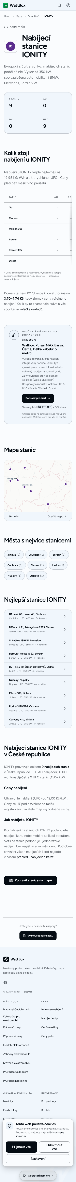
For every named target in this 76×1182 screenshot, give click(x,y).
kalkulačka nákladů (28, 309)
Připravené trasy (12, 1036)
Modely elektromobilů (16, 1045)
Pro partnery (48, 1101)
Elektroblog (10, 1110)
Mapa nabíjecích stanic (16, 1009)
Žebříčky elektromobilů (16, 1054)
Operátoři (33, 16)
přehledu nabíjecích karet (35, 857)
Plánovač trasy (12, 1027)
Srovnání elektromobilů (16, 1062)
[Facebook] (5, 982)
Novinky (8, 1101)
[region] (38, 229)
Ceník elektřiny (49, 1027)
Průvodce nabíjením (15, 1080)
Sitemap (28, 991)
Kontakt (46, 1110)
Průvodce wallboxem (15, 1071)
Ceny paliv (47, 1036)
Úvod (7, 16)
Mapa (19, 16)
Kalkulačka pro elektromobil (11, 1018)
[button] (68, 5)
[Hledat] (59, 5)
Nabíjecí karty (49, 1018)
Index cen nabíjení (52, 1009)
